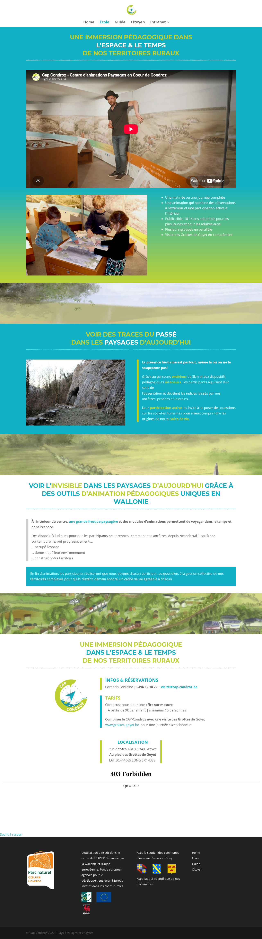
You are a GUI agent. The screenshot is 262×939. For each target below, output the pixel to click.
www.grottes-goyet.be (122, 725)
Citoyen (138, 22)
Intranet (158, 22)
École (104, 22)
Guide (120, 22)
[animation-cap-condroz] (86, 274)
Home (88, 22)
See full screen (11, 834)
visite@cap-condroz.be (179, 687)
